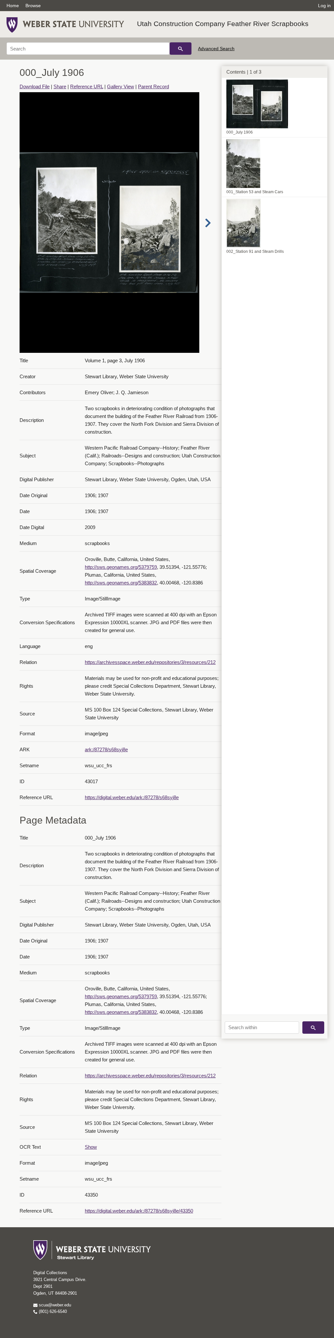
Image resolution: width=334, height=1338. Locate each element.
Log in (324, 5)
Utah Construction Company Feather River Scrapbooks (223, 23)
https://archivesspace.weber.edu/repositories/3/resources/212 (150, 662)
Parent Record (153, 86)
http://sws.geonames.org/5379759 (121, 567)
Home (13, 5)
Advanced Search (216, 48)
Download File (35, 86)
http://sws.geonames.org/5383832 (121, 582)
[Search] (180, 48)
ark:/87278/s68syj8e (106, 749)
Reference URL (86, 86)
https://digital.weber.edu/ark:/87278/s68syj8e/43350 (139, 1211)
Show (91, 1147)
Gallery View (120, 86)
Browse (33, 5)
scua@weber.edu (54, 1304)
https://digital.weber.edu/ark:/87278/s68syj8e (132, 797)
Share (59, 86)
